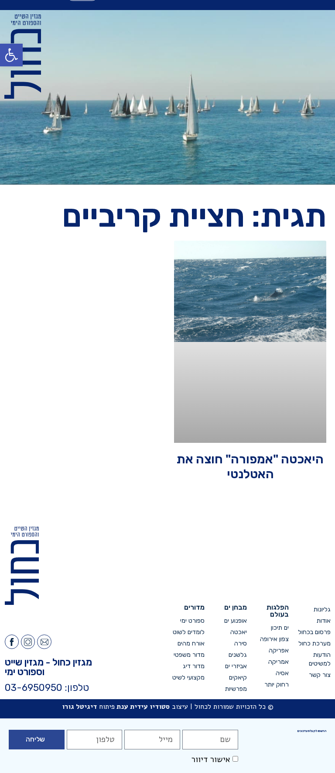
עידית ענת (132, 706)
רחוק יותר (276, 684)
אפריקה (279, 650)
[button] (11, 55)
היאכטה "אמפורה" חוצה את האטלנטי (250, 467)
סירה (240, 643)
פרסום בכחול (314, 632)
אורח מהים (191, 643)
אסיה (282, 673)
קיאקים (237, 677)
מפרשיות (235, 689)
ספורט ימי (192, 621)
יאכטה (238, 632)
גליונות (322, 609)
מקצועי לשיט (188, 677)
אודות (324, 621)
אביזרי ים (235, 666)
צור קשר (320, 675)
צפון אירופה (274, 639)
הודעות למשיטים (320, 659)
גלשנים (237, 655)
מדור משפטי (189, 655)
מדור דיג (194, 666)
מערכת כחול (314, 643)
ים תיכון (280, 628)
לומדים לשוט (189, 632)
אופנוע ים (235, 621)
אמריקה (278, 662)
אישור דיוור (210, 759)
